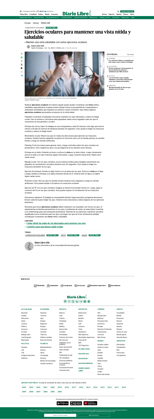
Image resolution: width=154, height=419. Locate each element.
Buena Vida (63, 329)
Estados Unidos (103, 344)
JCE (22, 350)
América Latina (102, 347)
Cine (60, 316)
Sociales (62, 332)
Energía (42, 326)
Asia (99, 363)
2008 (31, 392)
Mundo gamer (121, 334)
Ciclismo (81, 326)
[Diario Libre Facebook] (65, 301)
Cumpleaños (121, 347)
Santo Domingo (37, 48)
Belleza (62, 326)
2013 (102, 387)
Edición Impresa (85, 363)
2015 (88, 387)
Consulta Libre (64, 370)
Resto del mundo (103, 374)
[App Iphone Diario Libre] (76, 403)
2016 (81, 387)
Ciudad (23, 316)
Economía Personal (66, 367)
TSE (22, 353)
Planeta (125, 14)
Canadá (100, 358)
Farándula (62, 321)
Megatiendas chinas (26, 17)
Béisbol (81, 318)
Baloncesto (82, 313)
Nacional (24, 313)
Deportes (111, 14)
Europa (99, 355)
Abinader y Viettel (105, 17)
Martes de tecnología (47, 361)
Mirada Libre (101, 316)
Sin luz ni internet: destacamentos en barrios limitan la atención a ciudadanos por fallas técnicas (121, 70)
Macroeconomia (46, 340)
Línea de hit (82, 340)
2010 (124, 387)
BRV (79, 343)
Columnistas (101, 332)
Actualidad (33, 14)
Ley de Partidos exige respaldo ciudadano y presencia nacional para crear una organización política (121, 79)
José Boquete (26, 337)
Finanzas (43, 313)
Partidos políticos (66, 17)
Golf (79, 324)
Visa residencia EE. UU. (52, 17)
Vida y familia (64, 350)
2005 (53, 392)
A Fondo (24, 332)
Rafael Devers (93, 17)
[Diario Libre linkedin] (77, 301)
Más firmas (101, 337)
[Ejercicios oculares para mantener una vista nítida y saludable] (22, 57)
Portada (27, 23)
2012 (110, 387)
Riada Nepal (115, 17)
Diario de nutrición (65, 347)
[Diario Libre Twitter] (73, 301)
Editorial (100, 318)
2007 (38, 392)
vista (63, 235)
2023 (31, 387)
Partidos (24, 347)
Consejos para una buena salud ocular (44, 227)
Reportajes (25, 340)
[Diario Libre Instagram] (69, 301)
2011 (117, 387)
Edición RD (83, 359)
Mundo (47, 14)
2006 (45, 392)
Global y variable (46, 337)
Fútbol (80, 316)
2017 (74, 387)
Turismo (43, 316)
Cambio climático (46, 363)
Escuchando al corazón (64, 364)
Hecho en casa (122, 332)
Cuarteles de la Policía (80, 17)
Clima (42, 353)
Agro (42, 318)
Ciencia (42, 350)
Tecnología (44, 355)
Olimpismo (82, 332)
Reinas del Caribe (39, 17)
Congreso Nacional (27, 355)
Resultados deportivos (86, 337)
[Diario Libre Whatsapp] (88, 301)
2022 (38, 387)
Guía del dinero (122, 337)
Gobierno (24, 358)
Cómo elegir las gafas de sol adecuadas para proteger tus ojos (56, 223)
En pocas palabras (65, 361)
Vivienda (43, 332)
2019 (60, 387)
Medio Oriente (102, 361)
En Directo (101, 324)
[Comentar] (22, 68)
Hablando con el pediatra (65, 343)
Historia (43, 358)
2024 (24, 387)
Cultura (62, 318)
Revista (104, 14)
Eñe (60, 352)
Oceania (100, 369)
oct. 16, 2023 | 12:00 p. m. (54, 48)
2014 (95, 387)
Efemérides (121, 344)
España (100, 353)
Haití (99, 350)
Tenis (80, 329)
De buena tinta (102, 321)
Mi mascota (63, 340)
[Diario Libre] (77, 12)
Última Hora (24, 14)
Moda (61, 324)
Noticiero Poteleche (104, 329)
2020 (53, 387)
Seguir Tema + (52, 27)
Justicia (24, 324)
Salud (84, 235)
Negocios (43, 324)
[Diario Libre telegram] (81, 301)
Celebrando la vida (65, 355)
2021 (45, 387)
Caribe (99, 372)
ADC (98, 313)
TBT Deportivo (83, 345)
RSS (118, 350)
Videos (132, 14)
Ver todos (130, 54)
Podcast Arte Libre (66, 337)
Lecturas (100, 334)
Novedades (63, 334)
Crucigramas (121, 355)
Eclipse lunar (125, 17)
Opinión (119, 14)
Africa (99, 366)
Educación (25, 318)
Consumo (43, 329)
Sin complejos (64, 358)
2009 (24, 392)
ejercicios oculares (35, 235)
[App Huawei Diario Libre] (90, 403)
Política (40, 14)
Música (62, 313)
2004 (60, 392)
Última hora (84, 349)
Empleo (43, 321)
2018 (67, 387)
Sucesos (24, 329)
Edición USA (83, 354)
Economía (54, 14)
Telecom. (43, 334)
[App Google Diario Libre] (62, 403)
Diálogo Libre (25, 334)
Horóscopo (120, 353)
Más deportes (83, 334)
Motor (80, 321)
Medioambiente (45, 347)
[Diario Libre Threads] (84, 301)
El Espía (100, 326)
